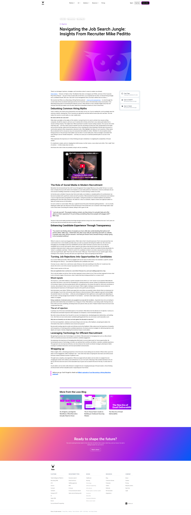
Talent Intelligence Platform (57, 478)
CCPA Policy (85, 511)
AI (51, 495)
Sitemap (70, 511)
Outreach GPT (54, 493)
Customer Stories (110, 480)
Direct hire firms (72, 480)
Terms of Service (76, 511)
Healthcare (88, 478)
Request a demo (129, 485)
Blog (107, 478)
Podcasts (108, 483)
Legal (126, 490)
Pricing (103, 3)
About (126, 478)
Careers (127, 480)
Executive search (73, 478)
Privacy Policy (65, 511)
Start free (127, 488)
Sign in (131, 3)
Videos (107, 485)
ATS (52, 483)
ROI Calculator (109, 490)
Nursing (88, 480)
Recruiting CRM (54, 480)
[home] (43, 3)
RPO (70, 485)
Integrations (108, 493)
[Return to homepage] (53, 467)
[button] (72, 3)
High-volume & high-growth (75, 493)
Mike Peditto (54, 94)
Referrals (108, 488)
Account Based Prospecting (57, 503)
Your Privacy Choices (93, 511)
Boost (52, 500)
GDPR (81, 511)
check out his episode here (94, 100)
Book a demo (145, 3)
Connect (53, 488)
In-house (71, 488)
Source (52, 485)
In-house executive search (75, 490)
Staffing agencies (73, 483)
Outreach (53, 490)
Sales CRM (53, 498)
